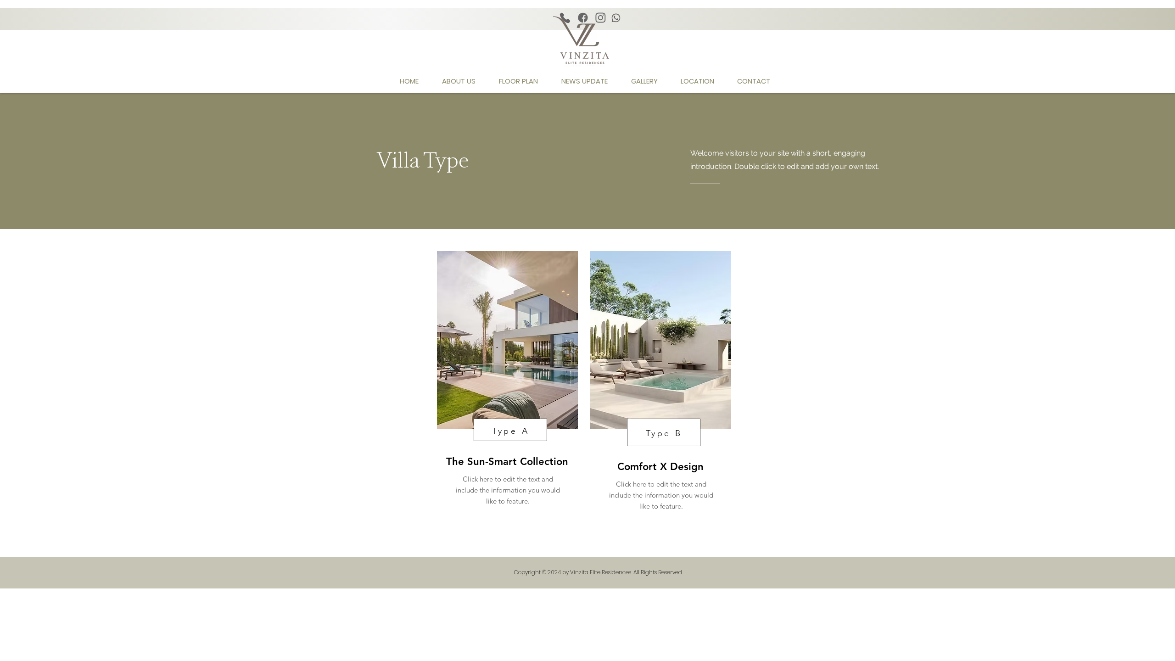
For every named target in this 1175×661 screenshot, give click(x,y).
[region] (506, 385)
